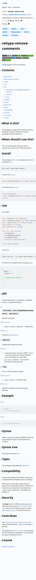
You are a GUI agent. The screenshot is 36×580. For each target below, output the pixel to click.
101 (18, 21)
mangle (5, 35)
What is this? (8, 77)
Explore (4, 7)
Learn (9, 7)
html (23, 29)
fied (4, 3)
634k (5, 24)
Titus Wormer (10, 547)
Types (6, 107)
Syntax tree (7, 105)
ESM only (15, 160)
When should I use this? (11, 79)
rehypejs (11, 11)
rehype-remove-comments (17, 15)
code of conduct (19, 531)
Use (5, 84)
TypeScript (25, 465)
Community (16, 7)
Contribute (7, 115)
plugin (15, 29)
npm (10, 162)
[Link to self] (2, 44)
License (6, 118)
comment (15, 35)
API (5, 87)
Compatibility (8, 110)
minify (27, 32)
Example (6, 99)
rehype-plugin (16, 32)
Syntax (6, 102)
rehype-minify (19, 11)
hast (18, 454)
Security (6, 113)
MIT (13, 21)
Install (6, 82)
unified (6, 29)
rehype (5, 32)
